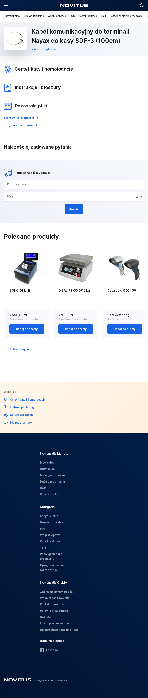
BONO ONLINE (20, 290)
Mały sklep (47, 462)
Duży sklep (47, 468)
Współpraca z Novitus (55, 598)
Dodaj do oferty (27, 329)
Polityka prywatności (54, 610)
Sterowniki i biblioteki (19, 117)
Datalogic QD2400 (121, 290)
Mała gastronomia (52, 475)
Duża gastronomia (52, 481)
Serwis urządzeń (21, 414)
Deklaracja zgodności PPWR (59, 629)
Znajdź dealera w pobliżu (57, 591)
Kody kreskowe (88, 15)
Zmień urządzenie (44, 49)
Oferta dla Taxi (50, 494)
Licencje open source (54, 623)
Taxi (103, 15)
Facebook (52, 649)
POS (72, 15)
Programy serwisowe (18, 125)
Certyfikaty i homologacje (28, 399)
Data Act (46, 617)
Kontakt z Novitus (52, 604)
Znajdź (73, 208)
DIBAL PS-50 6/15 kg (74, 290)
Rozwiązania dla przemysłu (126, 15)
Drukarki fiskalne (34, 15)
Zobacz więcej (19, 349)
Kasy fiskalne (12, 15)
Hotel (43, 487)
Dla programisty (21, 422)
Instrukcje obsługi (22, 407)
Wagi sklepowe (57, 15)
